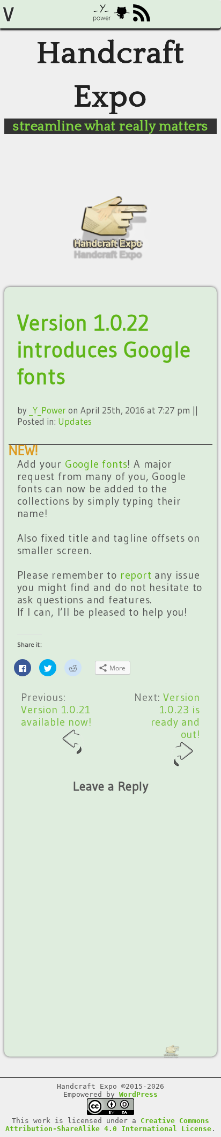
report (136, 574)
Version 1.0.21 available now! (56, 715)
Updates (75, 421)
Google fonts (96, 463)
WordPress (138, 1094)
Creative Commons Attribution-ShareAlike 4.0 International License (108, 1125)
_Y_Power (47, 410)
